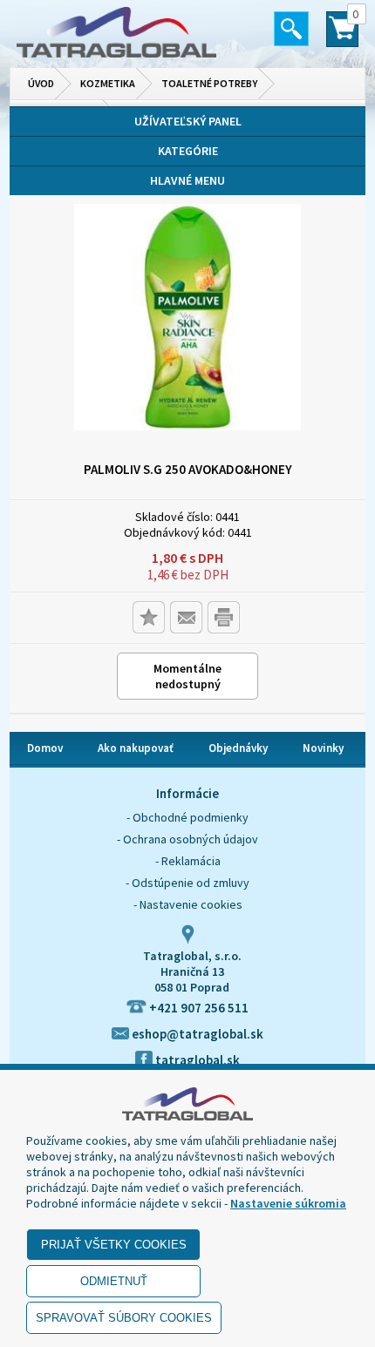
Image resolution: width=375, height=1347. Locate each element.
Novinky (323, 748)
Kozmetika (107, 83)
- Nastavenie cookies (187, 904)
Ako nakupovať (136, 748)
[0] (342, 36)
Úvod (41, 83)
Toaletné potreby (209, 83)
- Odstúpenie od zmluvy (187, 882)
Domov (45, 748)
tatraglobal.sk (196, 1060)
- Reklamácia (188, 861)
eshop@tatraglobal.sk (196, 1033)
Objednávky (238, 748)
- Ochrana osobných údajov (187, 839)
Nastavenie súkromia (288, 1203)
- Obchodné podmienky (187, 817)
